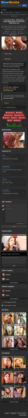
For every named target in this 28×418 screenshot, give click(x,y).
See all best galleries (14, 401)
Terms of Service (22, 413)
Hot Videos (5, 310)
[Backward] (2, 140)
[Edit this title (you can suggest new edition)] (23, 20)
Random (21, 33)
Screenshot (14, 34)
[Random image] (12, 363)
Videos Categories (7, 270)
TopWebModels (10, 107)
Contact (7, 413)
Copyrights (13, 413)
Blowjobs (9, 31)
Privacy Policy (22, 415)
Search (24, 5)
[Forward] (26, 140)
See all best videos (14, 349)
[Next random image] (25, 242)
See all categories (14, 282)
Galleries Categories (8, 286)
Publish (14, 226)
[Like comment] (3, 161)
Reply (24, 155)
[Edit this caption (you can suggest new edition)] (26, 26)
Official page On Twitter (10, 305)
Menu (4, 10)
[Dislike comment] (8, 161)
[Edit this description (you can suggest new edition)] (25, 63)
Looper (14, 33)
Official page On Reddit (10, 302)
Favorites (7, 33)
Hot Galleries (6, 353)
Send (14, 265)
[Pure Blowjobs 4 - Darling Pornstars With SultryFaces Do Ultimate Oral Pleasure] (14, 242)
